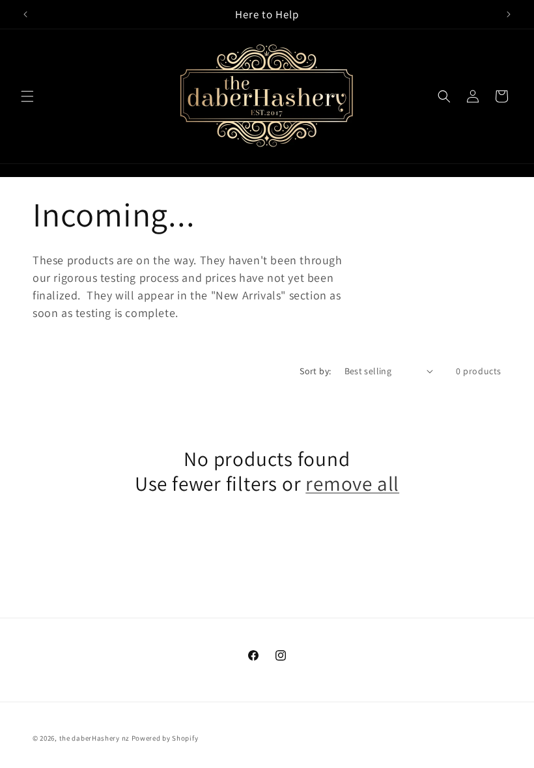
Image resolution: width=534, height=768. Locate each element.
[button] (27, 96)
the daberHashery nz (94, 738)
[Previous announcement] (25, 14)
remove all (352, 483)
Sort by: (315, 371)
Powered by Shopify (165, 738)
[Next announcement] (508, 14)
